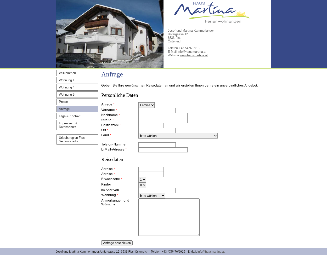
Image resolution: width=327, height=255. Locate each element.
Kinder (106, 184)
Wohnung (109, 195)
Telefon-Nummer (114, 144)
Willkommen (67, 73)
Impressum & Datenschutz (68, 125)
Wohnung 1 (66, 80)
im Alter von (110, 190)
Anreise (108, 169)
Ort (104, 130)
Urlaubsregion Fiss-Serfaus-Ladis (72, 139)
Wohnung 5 (66, 94)
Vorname (109, 110)
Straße (107, 120)
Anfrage (64, 109)
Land (106, 135)
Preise (63, 102)
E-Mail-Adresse (114, 149)
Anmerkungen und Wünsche (115, 202)
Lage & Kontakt (69, 116)
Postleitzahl (111, 125)
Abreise (108, 174)
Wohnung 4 (66, 87)
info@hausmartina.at (192, 51)
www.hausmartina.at (194, 55)
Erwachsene (111, 179)
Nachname (110, 115)
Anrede (107, 104)
